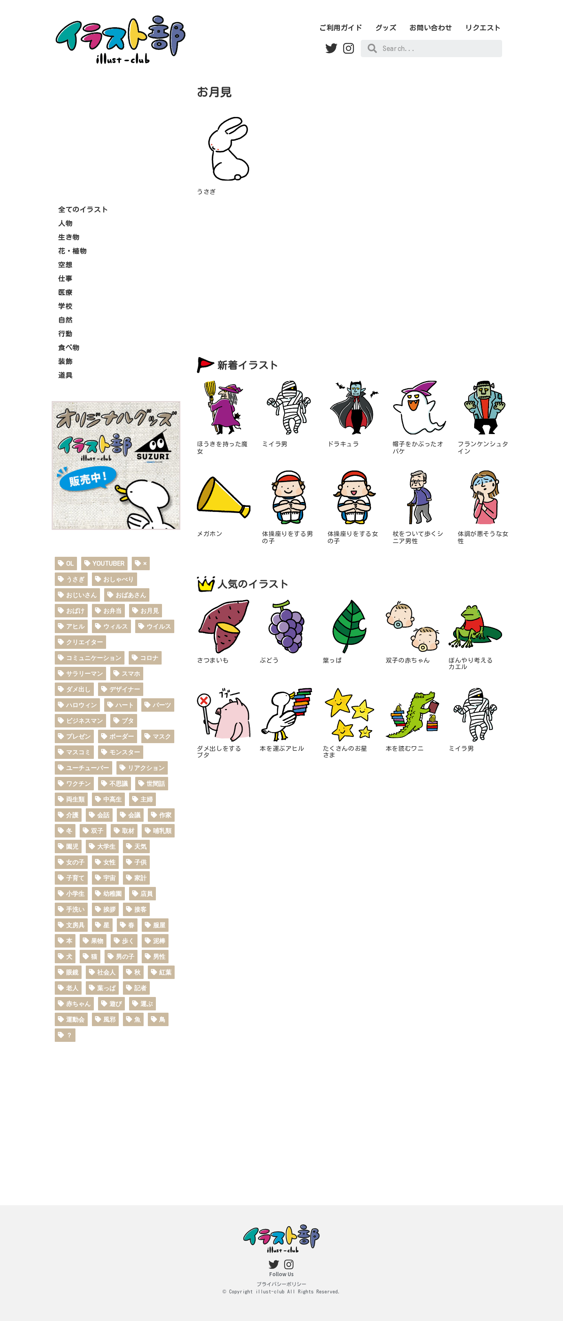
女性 (109, 862)
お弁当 (112, 610)
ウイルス (159, 626)
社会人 (106, 972)
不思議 (119, 783)
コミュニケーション (93, 657)
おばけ (75, 610)
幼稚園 (112, 893)
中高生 (112, 799)
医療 (65, 292)
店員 (147, 893)
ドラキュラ (343, 444)
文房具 (75, 925)
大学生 (106, 846)
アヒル (75, 626)
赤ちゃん (78, 1003)
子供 (140, 862)
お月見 (150, 610)
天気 (140, 846)
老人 (72, 988)
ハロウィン (81, 705)
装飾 (65, 361)
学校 (65, 306)
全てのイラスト (83, 209)
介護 (72, 815)
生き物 (69, 237)
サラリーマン (84, 673)
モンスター (125, 752)
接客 (140, 909)
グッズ (386, 27)
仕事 (65, 278)
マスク (162, 736)
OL (70, 563)
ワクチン (78, 783)
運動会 (75, 1019)
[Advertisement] (116, 133)
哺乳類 (162, 830)
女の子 (75, 862)
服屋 (159, 925)
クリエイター (84, 642)
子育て (75, 878)
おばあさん (131, 595)
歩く (128, 940)
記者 (140, 988)
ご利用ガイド (340, 27)
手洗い (75, 909)
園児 (72, 846)
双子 (97, 830)
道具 (65, 375)
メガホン (209, 534)
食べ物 (69, 347)
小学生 (75, 893)
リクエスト (483, 27)
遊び (116, 1003)
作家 (165, 815)
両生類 (75, 799)
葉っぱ (106, 988)
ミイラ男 (274, 444)
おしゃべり (118, 579)
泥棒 (159, 940)
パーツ (162, 705)
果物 (97, 940)
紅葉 (165, 972)
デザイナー (125, 689)
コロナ (149, 657)
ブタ (128, 720)
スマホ (131, 673)
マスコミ (78, 752)
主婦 (147, 799)
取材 (128, 830)
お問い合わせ (430, 27)
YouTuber (108, 563)
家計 (140, 878)
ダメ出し (78, 689)
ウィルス (115, 626)
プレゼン (78, 736)
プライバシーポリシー (281, 1284)
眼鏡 (72, 972)
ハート (125, 705)
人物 (65, 223)
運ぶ (147, 1003)
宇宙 (109, 878)
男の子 (125, 956)
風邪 (109, 1019)
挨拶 (109, 909)
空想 (65, 264)
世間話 (156, 783)
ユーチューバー (87, 768)
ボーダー (122, 736)
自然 (65, 319)
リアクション (146, 768)
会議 (134, 815)
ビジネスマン (84, 720)
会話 (103, 815)
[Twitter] (331, 48)
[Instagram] (348, 48)
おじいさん (81, 595)
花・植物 (72, 250)
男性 (159, 956)
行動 (65, 333)
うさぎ (75, 579)
